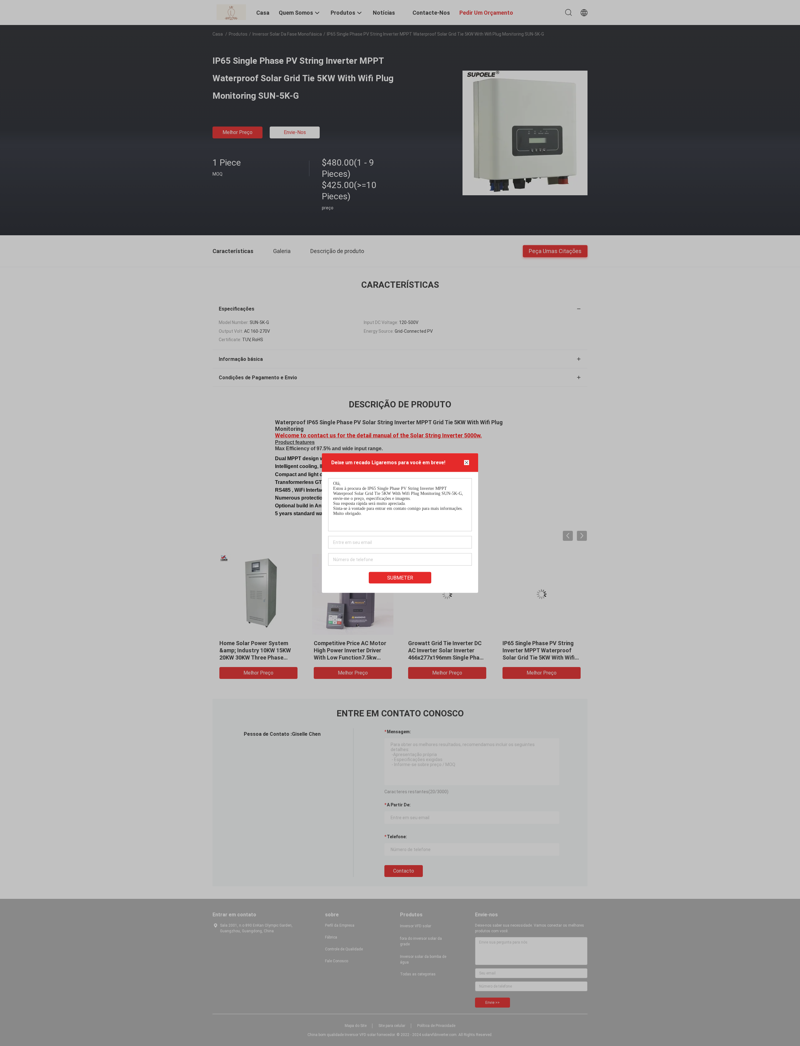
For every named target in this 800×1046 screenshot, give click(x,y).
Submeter (400, 578)
